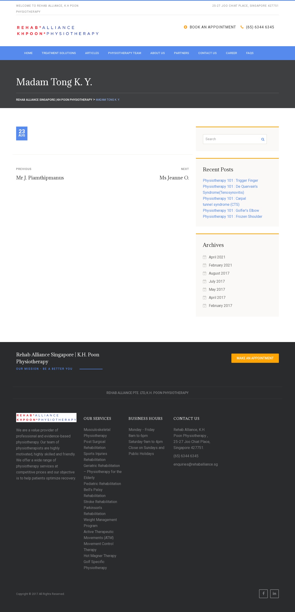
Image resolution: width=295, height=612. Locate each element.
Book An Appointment (213, 27)
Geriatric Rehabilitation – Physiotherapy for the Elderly (103, 472)
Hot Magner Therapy (100, 556)
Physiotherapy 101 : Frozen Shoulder (232, 216)
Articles (92, 53)
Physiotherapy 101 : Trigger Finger (230, 180)
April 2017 (217, 297)
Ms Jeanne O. (174, 178)
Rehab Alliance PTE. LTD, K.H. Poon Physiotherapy (147, 393)
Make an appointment (255, 358)
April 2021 (217, 257)
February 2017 (220, 305)
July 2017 (217, 281)
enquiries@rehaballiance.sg (196, 464)
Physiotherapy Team (124, 53)
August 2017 (219, 273)
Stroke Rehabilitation (100, 502)
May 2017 (217, 289)
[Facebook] (263, 593)
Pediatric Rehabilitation (102, 484)
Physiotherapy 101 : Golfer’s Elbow (231, 210)
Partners (181, 53)
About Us (157, 53)
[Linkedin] (274, 593)
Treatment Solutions (59, 53)
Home (28, 53)
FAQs (250, 53)
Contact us (207, 53)
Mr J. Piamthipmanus (40, 178)
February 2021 (220, 265)
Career (231, 53)
